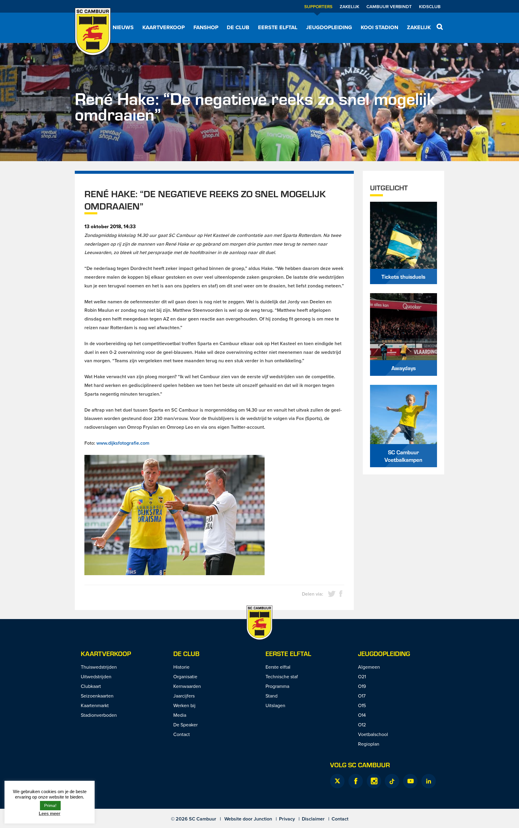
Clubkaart (91, 686)
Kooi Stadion (379, 27)
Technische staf (282, 676)
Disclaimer (313, 818)
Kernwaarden (187, 686)
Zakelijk (349, 6)
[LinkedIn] (428, 781)
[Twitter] (337, 781)
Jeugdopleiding (329, 27)
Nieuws (123, 27)
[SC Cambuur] (93, 31)
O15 (362, 705)
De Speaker (185, 724)
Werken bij (184, 705)
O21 (362, 676)
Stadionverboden (99, 715)
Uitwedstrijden (96, 676)
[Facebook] (355, 781)
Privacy (287, 818)
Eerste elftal (277, 27)
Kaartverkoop (163, 27)
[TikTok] (392, 781)
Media (179, 715)
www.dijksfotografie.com (122, 443)
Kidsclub (430, 6)
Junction (263, 818)
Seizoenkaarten (97, 695)
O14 (362, 715)
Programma (277, 686)
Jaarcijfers (184, 695)
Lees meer (49, 813)
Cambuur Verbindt (389, 6)
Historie (181, 667)
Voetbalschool (373, 734)
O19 (362, 686)
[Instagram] (374, 781)
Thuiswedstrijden (99, 667)
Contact (181, 734)
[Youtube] (410, 781)
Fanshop (205, 27)
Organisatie (185, 676)
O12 (362, 724)
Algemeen (369, 667)
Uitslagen (275, 705)
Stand (272, 695)
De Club (238, 27)
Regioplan (368, 744)
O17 (362, 695)
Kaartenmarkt (95, 705)
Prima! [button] (50, 805)
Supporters (318, 6)
